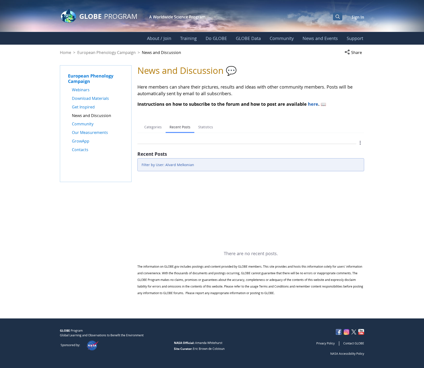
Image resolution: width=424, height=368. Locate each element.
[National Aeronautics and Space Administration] (92, 345)
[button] (354, 52)
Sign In (358, 17)
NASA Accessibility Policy (347, 353)
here (313, 104)
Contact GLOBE (353, 343)
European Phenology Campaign (106, 52)
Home (65, 52)
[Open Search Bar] (337, 16)
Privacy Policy (325, 343)
